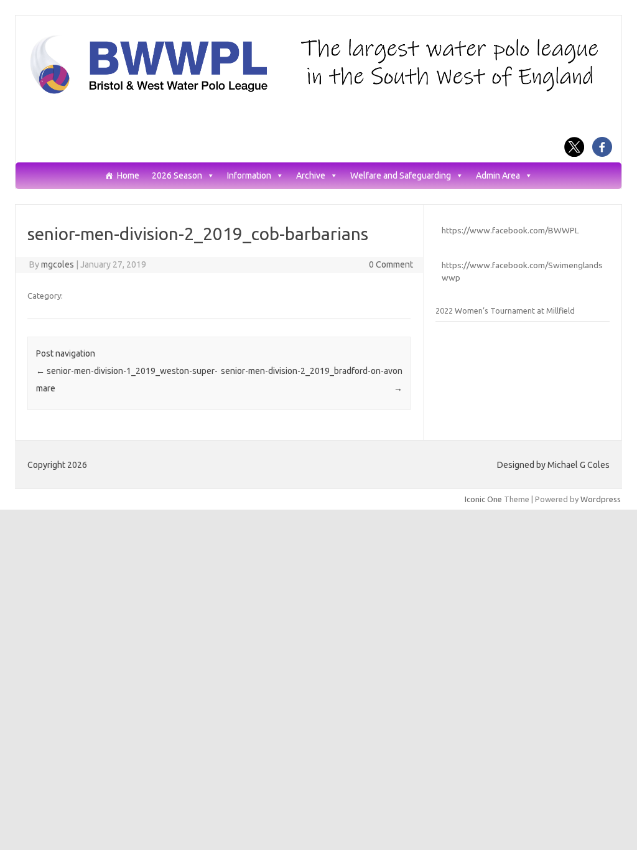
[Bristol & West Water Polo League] (318, 93)
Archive (310, 175)
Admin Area (498, 175)
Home (128, 175)
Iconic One (483, 499)
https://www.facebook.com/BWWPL (510, 230)
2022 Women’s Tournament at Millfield (505, 310)
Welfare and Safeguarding (400, 175)
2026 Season (177, 175)
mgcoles (57, 264)
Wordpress (600, 499)
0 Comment (391, 264)
